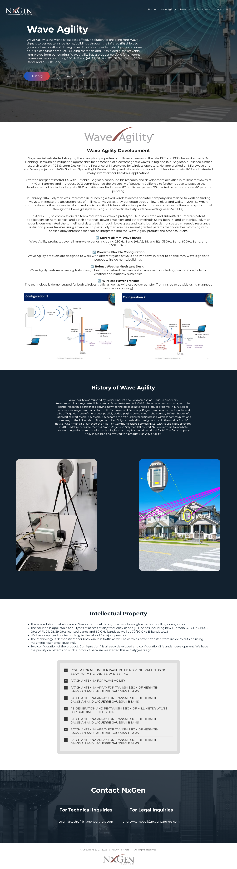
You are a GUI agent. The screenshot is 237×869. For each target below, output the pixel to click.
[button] (118, 672)
